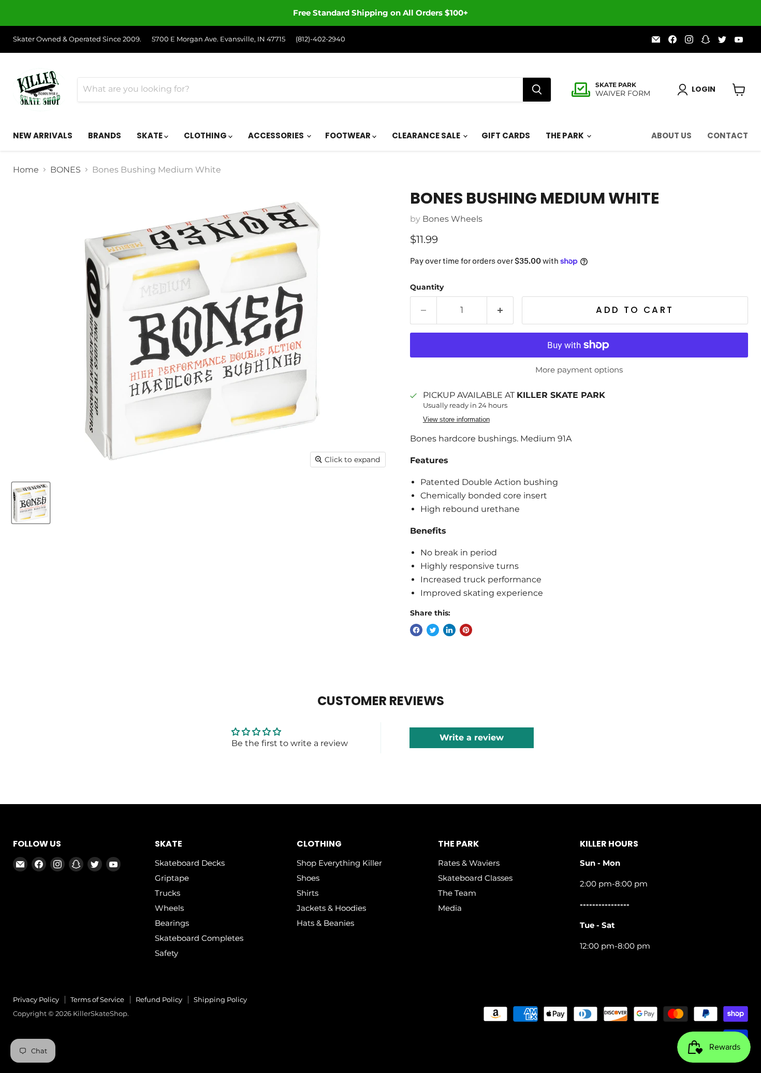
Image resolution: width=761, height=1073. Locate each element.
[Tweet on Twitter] (433, 630)
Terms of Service (97, 999)
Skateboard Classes (475, 878)
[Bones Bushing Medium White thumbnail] (31, 502)
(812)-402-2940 (320, 39)
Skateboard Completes (199, 938)
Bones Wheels (452, 219)
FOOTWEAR (348, 135)
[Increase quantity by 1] (500, 310)
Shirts (307, 893)
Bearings (172, 923)
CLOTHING (206, 135)
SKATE (150, 135)
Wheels (169, 908)
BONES (65, 170)
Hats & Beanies (325, 923)
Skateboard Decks (190, 863)
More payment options (579, 369)
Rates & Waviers (469, 863)
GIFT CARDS (505, 135)
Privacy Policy (36, 999)
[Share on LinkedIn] (449, 630)
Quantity (427, 287)
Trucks (167, 893)
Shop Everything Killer (339, 863)
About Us (671, 135)
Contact (727, 135)
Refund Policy (159, 999)
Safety (166, 953)
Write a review (472, 737)
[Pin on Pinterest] (466, 630)
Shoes (308, 878)
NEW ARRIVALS (42, 135)
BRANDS (104, 135)
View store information (456, 419)
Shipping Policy (220, 999)
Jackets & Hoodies (331, 908)
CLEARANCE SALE (427, 135)
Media (450, 908)
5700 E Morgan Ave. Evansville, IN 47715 (218, 39)
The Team (457, 893)
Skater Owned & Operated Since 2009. (77, 39)
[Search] (537, 90)
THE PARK (566, 135)
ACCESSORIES (276, 135)
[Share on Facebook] (416, 630)
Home (26, 170)
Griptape (172, 878)
